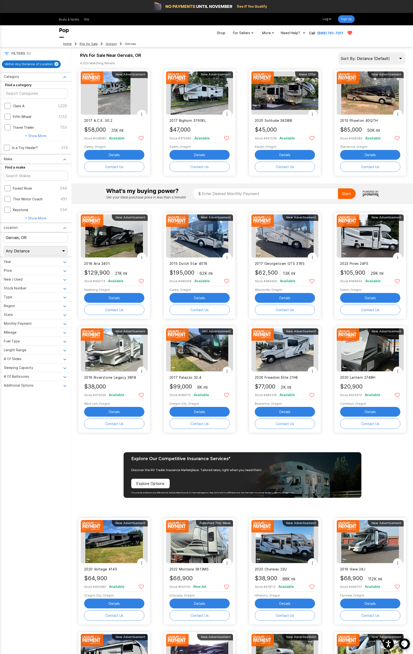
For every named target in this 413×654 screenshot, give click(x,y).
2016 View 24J (352, 569)
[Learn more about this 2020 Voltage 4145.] (114, 541)
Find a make (15, 167)
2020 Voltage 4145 (100, 569)
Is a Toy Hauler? (25, 148)
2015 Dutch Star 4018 (188, 263)
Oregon (111, 43)
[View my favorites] (350, 33)
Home (67, 43)
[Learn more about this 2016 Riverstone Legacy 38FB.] (114, 350)
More (266, 33)
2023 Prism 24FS (354, 263)
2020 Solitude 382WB (273, 120)
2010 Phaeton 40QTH (359, 120)
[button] (388, 643)
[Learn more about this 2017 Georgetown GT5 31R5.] (284, 236)
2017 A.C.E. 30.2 (98, 120)
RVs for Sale (89, 43)
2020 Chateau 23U (271, 569)
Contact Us (114, 167)
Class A (18, 106)
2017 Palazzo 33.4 (185, 377)
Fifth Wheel (22, 117)
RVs (86, 19)
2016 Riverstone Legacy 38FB (110, 377)
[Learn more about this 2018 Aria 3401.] (114, 236)
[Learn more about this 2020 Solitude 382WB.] (284, 93)
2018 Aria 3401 (97, 263)
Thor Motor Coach (28, 199)
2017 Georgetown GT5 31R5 (280, 263)
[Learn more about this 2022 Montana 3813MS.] (199, 541)
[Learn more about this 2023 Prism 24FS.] (370, 236)
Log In (327, 19)
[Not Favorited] (141, 138)
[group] (31, 64)
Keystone (20, 210)
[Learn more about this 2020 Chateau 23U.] (284, 541)
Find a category (18, 85)
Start (346, 193)
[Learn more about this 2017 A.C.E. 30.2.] (114, 93)
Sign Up (346, 19)
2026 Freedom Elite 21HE (276, 377)
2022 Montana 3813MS (189, 569)
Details (114, 155)
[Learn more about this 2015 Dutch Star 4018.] (199, 236)
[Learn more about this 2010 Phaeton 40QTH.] (370, 93)
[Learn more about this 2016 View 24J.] (370, 541)
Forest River (22, 188)
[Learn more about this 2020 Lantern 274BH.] (370, 350)
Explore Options (150, 483)
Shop (221, 33)
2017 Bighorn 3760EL (187, 120)
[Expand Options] (142, 114)
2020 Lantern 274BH (357, 377)
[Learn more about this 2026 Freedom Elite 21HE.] (284, 350)
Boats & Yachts (69, 19)
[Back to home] (64, 33)
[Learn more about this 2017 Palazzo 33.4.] (199, 350)
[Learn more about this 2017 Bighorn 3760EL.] (199, 93)
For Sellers (241, 33)
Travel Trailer (23, 127)
